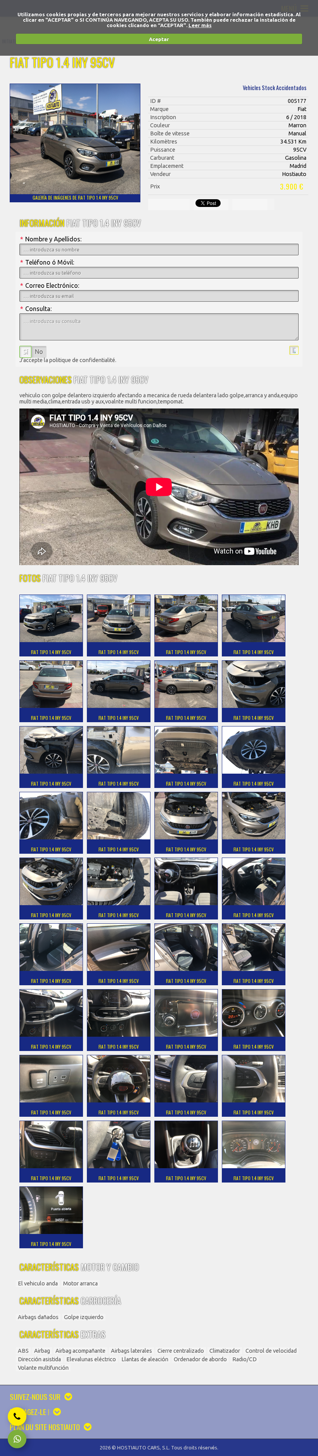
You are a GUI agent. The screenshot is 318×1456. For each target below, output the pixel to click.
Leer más (200, 25)
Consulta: (36, 308)
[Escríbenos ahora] (17, 1439)
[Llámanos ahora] (17, 1416)
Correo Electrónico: (49, 285)
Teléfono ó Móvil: (47, 262)
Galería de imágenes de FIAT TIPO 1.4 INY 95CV (75, 198)
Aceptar (159, 39)
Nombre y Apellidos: (50, 239)
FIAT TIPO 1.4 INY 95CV (51, 652)
